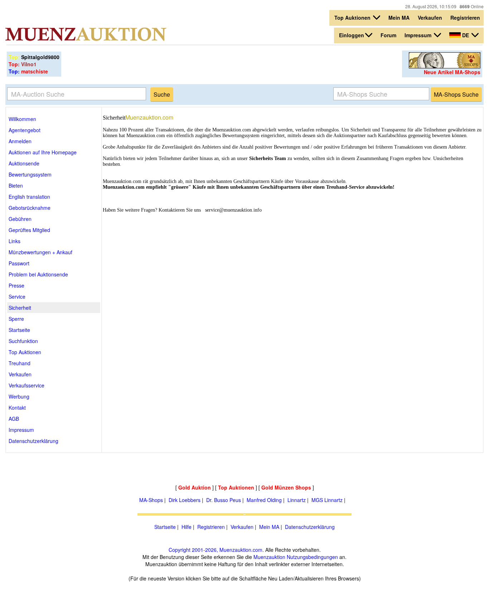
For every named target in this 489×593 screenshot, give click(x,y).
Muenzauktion (269, 556)
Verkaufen (430, 17)
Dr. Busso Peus (223, 499)
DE (465, 35)
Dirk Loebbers (184, 499)
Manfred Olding (264, 499)
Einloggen (351, 35)
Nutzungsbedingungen (312, 556)
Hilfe (186, 526)
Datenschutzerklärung (310, 526)
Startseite (165, 526)
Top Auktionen (353, 17)
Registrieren (465, 17)
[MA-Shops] (444, 66)
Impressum (419, 35)
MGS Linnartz (327, 499)
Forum (388, 35)
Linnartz (296, 499)
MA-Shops (151, 499)
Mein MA (399, 17)
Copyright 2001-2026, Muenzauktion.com (215, 549)
